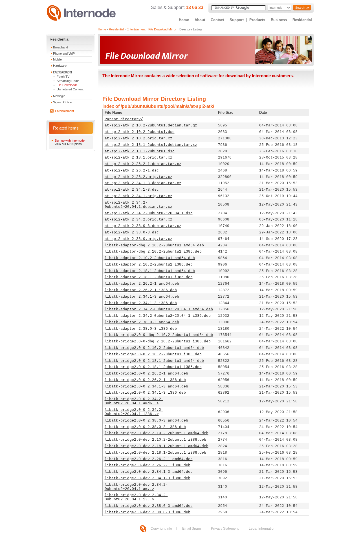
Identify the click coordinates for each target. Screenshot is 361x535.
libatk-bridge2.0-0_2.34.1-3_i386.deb (145, 393)
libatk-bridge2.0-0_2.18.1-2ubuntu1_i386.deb (153, 367)
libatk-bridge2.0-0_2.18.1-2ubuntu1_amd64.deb (154, 361)
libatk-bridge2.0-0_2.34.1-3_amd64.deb (146, 386)
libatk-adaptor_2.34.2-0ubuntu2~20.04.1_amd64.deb (159, 309)
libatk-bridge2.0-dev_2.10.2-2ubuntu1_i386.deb (155, 440)
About (200, 20)
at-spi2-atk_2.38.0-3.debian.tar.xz (143, 226)
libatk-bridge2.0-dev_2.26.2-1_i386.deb (147, 465)
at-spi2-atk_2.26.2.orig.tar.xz (138, 177)
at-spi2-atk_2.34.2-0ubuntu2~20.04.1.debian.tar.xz (138, 204)
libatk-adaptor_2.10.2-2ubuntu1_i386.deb (149, 264)
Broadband (60, 47)
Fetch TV (63, 76)
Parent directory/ (124, 119)
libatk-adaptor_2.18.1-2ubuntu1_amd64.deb (150, 271)
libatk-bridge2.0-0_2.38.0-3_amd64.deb (146, 420)
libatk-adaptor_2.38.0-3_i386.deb (141, 329)
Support (237, 20)
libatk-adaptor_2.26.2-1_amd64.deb (142, 284)
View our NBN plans (68, 144)
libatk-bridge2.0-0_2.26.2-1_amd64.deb (146, 373)
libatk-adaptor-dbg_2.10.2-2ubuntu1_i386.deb (153, 251)
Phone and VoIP (64, 53)
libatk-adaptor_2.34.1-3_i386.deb (141, 303)
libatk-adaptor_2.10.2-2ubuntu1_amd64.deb (150, 258)
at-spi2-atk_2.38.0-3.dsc (132, 232)
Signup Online (62, 102)
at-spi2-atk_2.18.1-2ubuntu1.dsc (140, 151)
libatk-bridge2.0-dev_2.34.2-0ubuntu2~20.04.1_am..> (136, 487)
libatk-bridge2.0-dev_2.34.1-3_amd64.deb (149, 472)
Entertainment (62, 71)
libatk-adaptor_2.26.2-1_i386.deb (141, 290)
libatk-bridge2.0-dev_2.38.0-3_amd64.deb (149, 506)
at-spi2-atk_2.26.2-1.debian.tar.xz (143, 164)
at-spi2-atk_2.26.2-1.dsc (132, 170)
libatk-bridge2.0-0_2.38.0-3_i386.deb (145, 427)
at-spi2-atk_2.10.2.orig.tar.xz (138, 138)
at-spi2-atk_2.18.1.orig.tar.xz (138, 157)
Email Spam (191, 528)
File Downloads (67, 85)
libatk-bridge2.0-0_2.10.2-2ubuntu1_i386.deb (153, 354)
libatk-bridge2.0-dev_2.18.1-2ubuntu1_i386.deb (155, 453)
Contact (217, 20)
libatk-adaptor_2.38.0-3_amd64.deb (142, 322)
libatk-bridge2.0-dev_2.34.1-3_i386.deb (147, 478)
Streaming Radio (68, 81)
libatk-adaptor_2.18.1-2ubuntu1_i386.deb (149, 277)
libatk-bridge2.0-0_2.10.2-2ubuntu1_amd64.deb (154, 348)
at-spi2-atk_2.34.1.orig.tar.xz (138, 196)
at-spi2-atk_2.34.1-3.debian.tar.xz (143, 183)
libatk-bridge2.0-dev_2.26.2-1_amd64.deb (149, 459)
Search (300, 7)
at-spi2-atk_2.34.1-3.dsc (132, 190)
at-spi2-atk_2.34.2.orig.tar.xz (138, 219)
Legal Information (262, 528)
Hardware (60, 65)
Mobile (57, 59)
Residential (302, 20)
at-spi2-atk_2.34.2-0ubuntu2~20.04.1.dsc (149, 213)
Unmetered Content (70, 89)
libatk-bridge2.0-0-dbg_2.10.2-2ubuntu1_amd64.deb (159, 335)
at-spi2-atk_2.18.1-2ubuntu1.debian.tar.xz (151, 145)
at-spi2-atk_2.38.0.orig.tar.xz (138, 239)
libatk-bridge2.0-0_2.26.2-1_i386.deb (145, 380)
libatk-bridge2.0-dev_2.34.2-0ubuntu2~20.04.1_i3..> (136, 497)
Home (184, 20)
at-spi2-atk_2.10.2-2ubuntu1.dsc (140, 132)
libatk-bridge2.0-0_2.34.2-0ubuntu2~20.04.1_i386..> (134, 412)
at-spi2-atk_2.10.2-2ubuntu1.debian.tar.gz (151, 125)
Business (279, 20)
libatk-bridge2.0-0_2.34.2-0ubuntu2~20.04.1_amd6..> (134, 401)
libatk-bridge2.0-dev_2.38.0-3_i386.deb (147, 512)
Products (257, 20)
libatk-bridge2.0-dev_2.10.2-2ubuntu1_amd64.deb (156, 433)
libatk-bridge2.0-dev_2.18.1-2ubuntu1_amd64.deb (156, 446)
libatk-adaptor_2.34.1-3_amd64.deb (142, 297)
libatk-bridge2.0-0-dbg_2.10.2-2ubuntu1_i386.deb (158, 341)
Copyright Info (161, 528)
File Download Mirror (162, 29)
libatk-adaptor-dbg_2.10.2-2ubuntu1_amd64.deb (154, 245)
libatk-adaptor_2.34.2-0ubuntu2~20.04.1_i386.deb (158, 316)
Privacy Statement (225, 528)
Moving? (59, 96)
